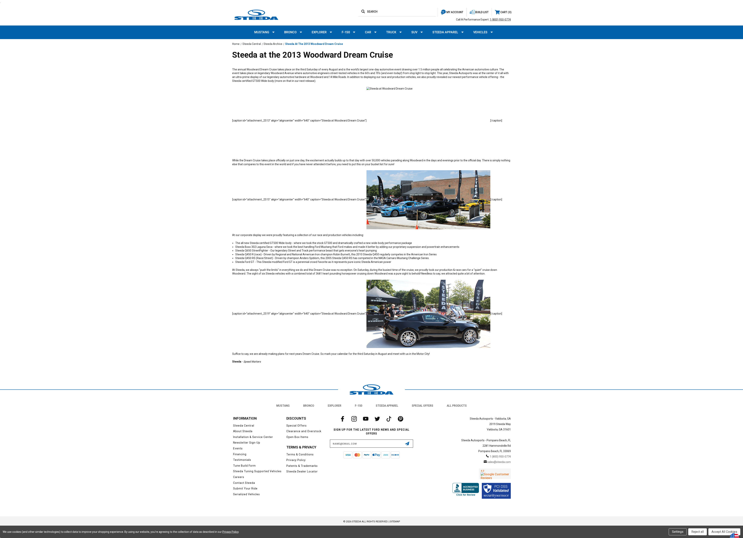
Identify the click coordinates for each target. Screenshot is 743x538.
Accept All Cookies (724, 532)
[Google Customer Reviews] (495, 474)
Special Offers (422, 405)
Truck (391, 32)
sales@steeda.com (499, 462)
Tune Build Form (244, 465)
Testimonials (242, 459)
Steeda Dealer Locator (302, 471)
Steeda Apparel (445, 32)
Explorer (319, 32)
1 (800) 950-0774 (500, 19)
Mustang (261, 32)
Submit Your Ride (245, 488)
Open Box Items (297, 437)
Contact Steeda (244, 482)
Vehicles (480, 32)
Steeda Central (243, 425)
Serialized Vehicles (246, 494)
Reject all (697, 532)
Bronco (290, 32)
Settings (677, 532)
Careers (238, 477)
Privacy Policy (296, 460)
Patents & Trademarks (302, 465)
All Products (457, 405)
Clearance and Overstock (303, 431)
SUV (414, 32)
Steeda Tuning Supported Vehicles (257, 471)
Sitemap (395, 521)
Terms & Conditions (300, 454)
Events (238, 448)
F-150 (346, 32)
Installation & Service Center (253, 437)
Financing (240, 454)
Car (368, 32)
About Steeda (243, 431)
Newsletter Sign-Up (246, 442)
